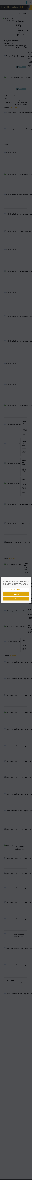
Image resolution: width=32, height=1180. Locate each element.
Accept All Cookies (16, 598)
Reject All (16, 594)
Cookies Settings (16, 589)
